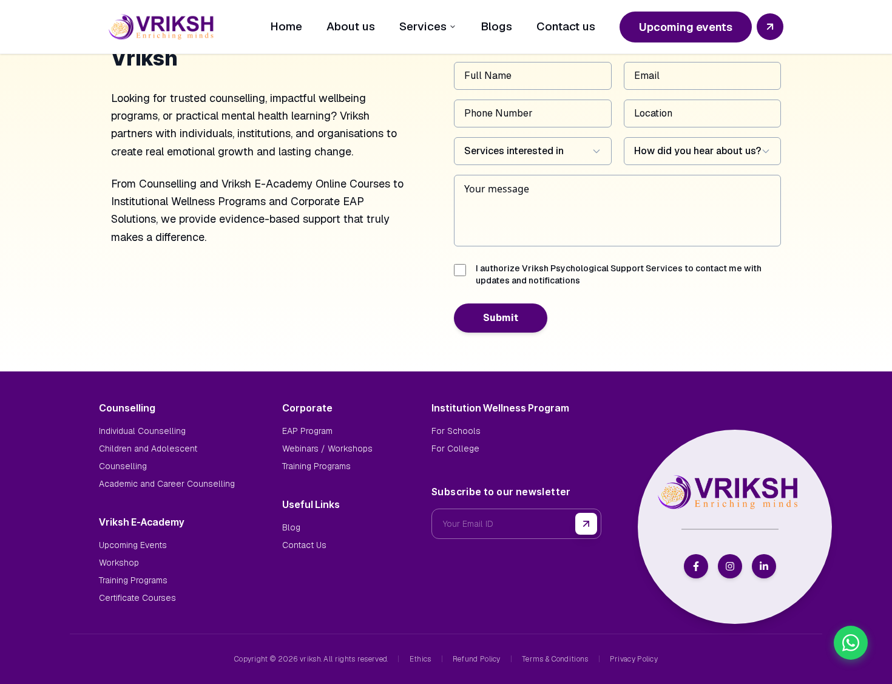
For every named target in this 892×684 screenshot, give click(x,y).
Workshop (119, 562)
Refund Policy (477, 659)
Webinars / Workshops (327, 448)
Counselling (123, 466)
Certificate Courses (137, 597)
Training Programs (133, 580)
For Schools (456, 430)
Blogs (496, 26)
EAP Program (307, 430)
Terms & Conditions (555, 659)
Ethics (420, 659)
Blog (291, 527)
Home (286, 26)
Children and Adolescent (148, 448)
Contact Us (304, 545)
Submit (500, 317)
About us (350, 26)
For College (455, 448)
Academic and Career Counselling (167, 483)
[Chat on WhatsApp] (851, 643)
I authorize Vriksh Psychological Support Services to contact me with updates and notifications (619, 274)
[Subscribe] (586, 524)
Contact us (565, 26)
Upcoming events (685, 27)
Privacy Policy (634, 659)
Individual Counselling (142, 430)
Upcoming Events (133, 545)
